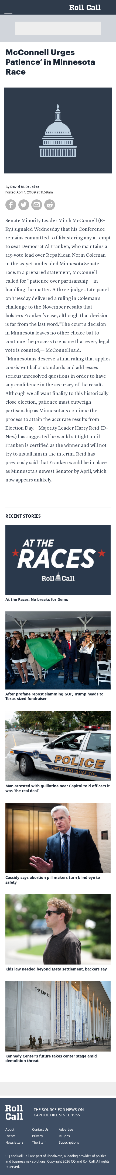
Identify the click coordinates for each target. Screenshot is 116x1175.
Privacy (37, 1136)
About (9, 1129)
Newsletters (14, 1142)
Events (10, 1136)
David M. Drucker (24, 187)
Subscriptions (69, 1142)
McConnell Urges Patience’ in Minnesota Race (50, 62)
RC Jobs (64, 1136)
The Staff (39, 1142)
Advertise (66, 1129)
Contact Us (40, 1129)
